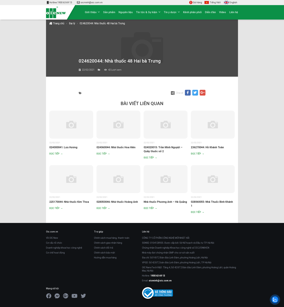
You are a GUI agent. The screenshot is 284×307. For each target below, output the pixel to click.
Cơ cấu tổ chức (54, 242)
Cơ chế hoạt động (55, 252)
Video (222, 12)
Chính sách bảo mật (104, 252)
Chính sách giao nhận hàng (108, 242)
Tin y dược (170, 12)
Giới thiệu (90, 12)
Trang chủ (58, 23)
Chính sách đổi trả (103, 247)
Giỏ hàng (196, 2)
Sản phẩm (109, 12)
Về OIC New (52, 238)
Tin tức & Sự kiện (146, 12)
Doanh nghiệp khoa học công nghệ (64, 247)
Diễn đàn (210, 12)
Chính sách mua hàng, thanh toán (111, 238)
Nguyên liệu (125, 12)
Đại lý (72, 23)
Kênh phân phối (192, 12)
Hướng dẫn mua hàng (105, 257)
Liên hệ (233, 12)
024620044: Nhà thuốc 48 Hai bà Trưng (102, 23)
